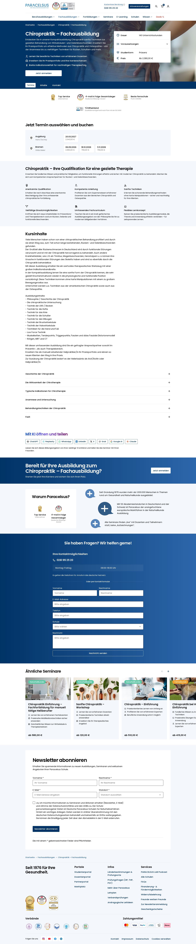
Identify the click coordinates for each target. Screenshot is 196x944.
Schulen (135, 16)
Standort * (104, 790)
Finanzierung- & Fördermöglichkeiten (151, 888)
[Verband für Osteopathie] (56, 926)
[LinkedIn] (61, 938)
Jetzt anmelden (44, 73)
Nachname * (105, 777)
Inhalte (43, 85)
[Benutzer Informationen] (168, 6)
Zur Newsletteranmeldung (154, 904)
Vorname (57, 588)
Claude (133, 441)
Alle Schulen (147, 876)
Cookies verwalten (161, 938)
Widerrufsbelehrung (151, 894)
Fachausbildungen (46, 25)
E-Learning (122, 16)
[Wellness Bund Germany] (66, 926)
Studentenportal (82, 872)
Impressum (127, 938)
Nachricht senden (98, 653)
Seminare (108, 16)
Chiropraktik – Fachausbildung (72, 25)
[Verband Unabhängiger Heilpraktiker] (38, 926)
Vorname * (38, 777)
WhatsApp (66, 441)
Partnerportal (81, 881)
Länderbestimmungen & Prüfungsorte (120, 873)
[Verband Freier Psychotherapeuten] (28, 926)
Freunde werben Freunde (153, 899)
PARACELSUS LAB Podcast (154, 872)
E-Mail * (36, 790)
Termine (30, 85)
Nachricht (57, 633)
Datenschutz (142, 938)
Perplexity (49, 441)
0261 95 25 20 (111, 8)
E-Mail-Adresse (60, 599)
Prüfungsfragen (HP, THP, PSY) (120, 881)
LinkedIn (82, 441)
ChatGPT (34, 441)
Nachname (104, 588)
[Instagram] (43, 938)
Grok (104, 441)
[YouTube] (49, 938)
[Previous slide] (162, 671)
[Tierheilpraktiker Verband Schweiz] (75, 926)
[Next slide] (168, 671)
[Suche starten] (156, 6)
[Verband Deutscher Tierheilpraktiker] (47, 926)
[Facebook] (55, 938)
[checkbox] (34, 802)
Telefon (56, 610)
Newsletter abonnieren (46, 828)
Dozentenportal (82, 876)
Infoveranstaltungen (139, 6)
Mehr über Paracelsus (119, 887)
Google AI (117, 441)
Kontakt (57, 85)
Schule (56, 621)
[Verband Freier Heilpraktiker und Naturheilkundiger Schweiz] (85, 926)
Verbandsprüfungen (118, 897)
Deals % (160, 16)
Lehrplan (112, 892)
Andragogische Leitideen (120, 902)
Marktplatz (79, 886)
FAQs (143, 881)
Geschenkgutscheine (152, 909)
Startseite (30, 25)
